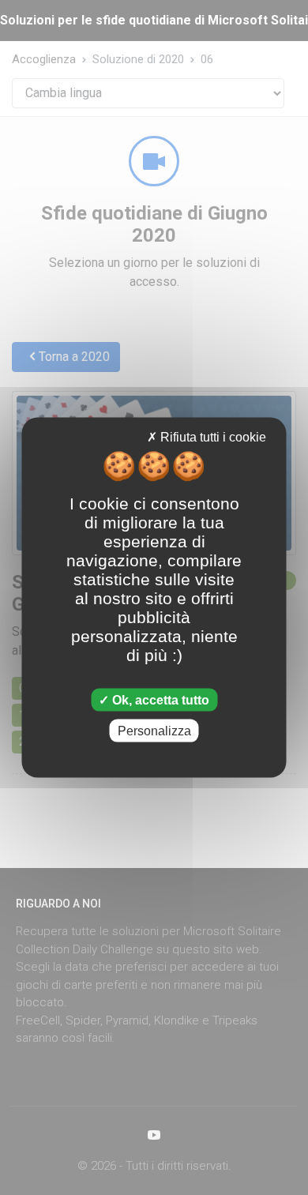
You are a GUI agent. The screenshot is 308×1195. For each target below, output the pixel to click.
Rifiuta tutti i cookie (211, 436)
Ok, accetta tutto (159, 700)
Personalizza (154, 731)
